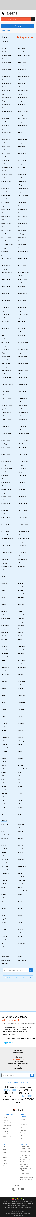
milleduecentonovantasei (18, 1064)
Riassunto (23, 1130)
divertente (12, 1092)
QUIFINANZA (11, 1205)
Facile (22, 1122)
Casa (4, 1152)
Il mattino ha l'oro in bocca (26, 1161)
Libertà (22, 1119)
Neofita (5, 1131)
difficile (8, 1096)
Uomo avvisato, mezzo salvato (25, 1152)
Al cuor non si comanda (24, 1174)
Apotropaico (7, 1137)
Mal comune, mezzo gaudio (24, 1165)
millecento (18, 1057)
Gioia (21, 1135)
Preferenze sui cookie (15, 1209)
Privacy (21, 1207)
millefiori (18, 1066)
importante (14, 1087)
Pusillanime (7, 1126)
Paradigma (23, 1133)
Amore (5, 1158)
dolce (20, 1090)
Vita (4, 1147)
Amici (5, 1163)
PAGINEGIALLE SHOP (27, 1201)
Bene (4, 1166)
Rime (8, 31)
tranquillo (26, 1093)
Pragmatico (24, 1125)
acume (26, 1095)
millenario (18, 1068)
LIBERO (5, 1201)
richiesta (22, 1087)
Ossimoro (6, 1117)
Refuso (5, 1128)
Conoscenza (24, 1127)
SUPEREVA (25, 1205)
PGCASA (5, 1203)
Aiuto (24, 1209)
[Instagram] (14, 1189)
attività (28, 1087)
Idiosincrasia (7, 1123)
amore (29, 1099)
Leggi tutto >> (8, 1043)
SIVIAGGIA (30, 1203)
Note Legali (14, 1207)
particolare (11, 1099)
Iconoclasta (6, 1134)
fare (18, 1099)
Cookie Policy (28, 1207)
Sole (4, 1149)
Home (3, 31)
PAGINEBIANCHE (12, 1203)
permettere (16, 1096)
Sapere (12, 13)
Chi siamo (7, 1207)
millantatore (18, 1053)
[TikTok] (18, 1189)
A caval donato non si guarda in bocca (26, 1178)
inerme (4, 1099)
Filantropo (6, 1120)
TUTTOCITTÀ (20, 1203)
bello (22, 1099)
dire (7, 1086)
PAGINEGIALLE (17, 1201)
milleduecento (18, 1061)
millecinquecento (18, 1059)
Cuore (5, 1160)
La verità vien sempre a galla (25, 1147)
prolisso (28, 1090)
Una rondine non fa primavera (25, 1156)
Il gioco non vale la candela (26, 1169)
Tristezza (23, 1138)
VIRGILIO (10, 1201)
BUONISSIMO (18, 1205)
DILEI (25, 1203)
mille (18, 1055)
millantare (18, 1050)
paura (18, 1102)
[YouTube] (22, 1189)
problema (11, 1090)
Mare (4, 1155)
